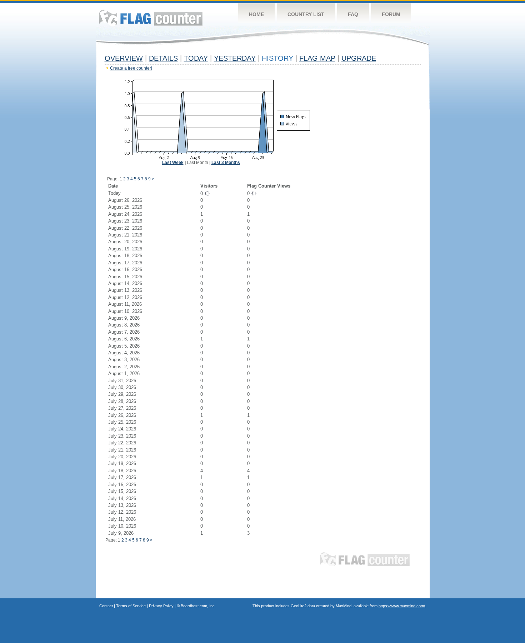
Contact (106, 606)
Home (256, 14)
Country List (306, 14)
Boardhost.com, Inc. (198, 606)
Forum (391, 14)
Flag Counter (150, 18)
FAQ (353, 14)
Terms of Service (131, 606)
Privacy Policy (161, 606)
